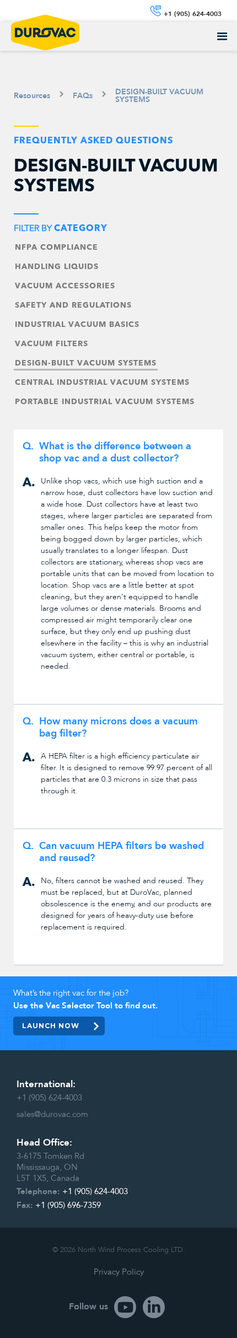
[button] (222, 36)
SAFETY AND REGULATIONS (73, 305)
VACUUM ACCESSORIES (65, 286)
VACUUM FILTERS (51, 344)
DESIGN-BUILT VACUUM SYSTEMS (86, 363)
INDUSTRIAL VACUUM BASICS (77, 325)
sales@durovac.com (52, 1114)
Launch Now (50, 1026)
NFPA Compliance (56, 247)
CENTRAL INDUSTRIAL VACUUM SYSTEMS (102, 382)
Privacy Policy (119, 1272)
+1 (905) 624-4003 (49, 1098)
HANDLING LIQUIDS (57, 267)
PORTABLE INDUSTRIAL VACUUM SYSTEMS (105, 402)
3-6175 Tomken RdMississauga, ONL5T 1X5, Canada (50, 1167)
